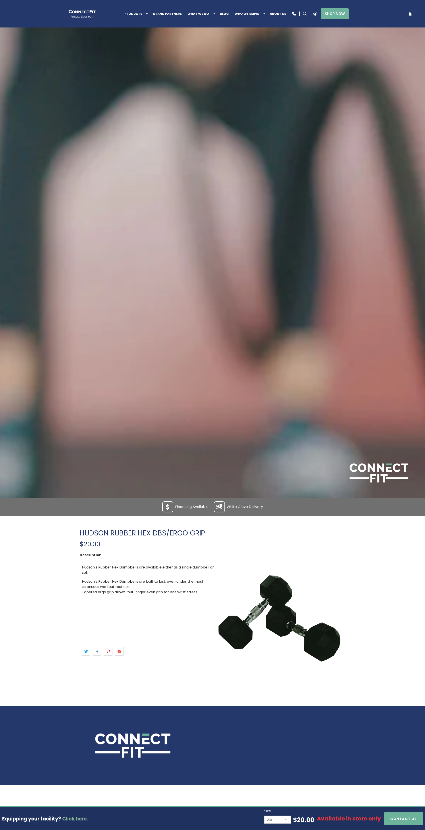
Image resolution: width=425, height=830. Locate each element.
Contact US (403, 818)
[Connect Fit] (83, 14)
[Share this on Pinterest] (108, 651)
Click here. (75, 818)
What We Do (198, 14)
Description (91, 555)
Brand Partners (167, 14)
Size (267, 811)
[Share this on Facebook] (97, 651)
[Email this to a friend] (119, 651)
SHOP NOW (335, 13)
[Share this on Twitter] (86, 651)
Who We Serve (247, 14)
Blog (224, 14)
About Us (278, 14)
